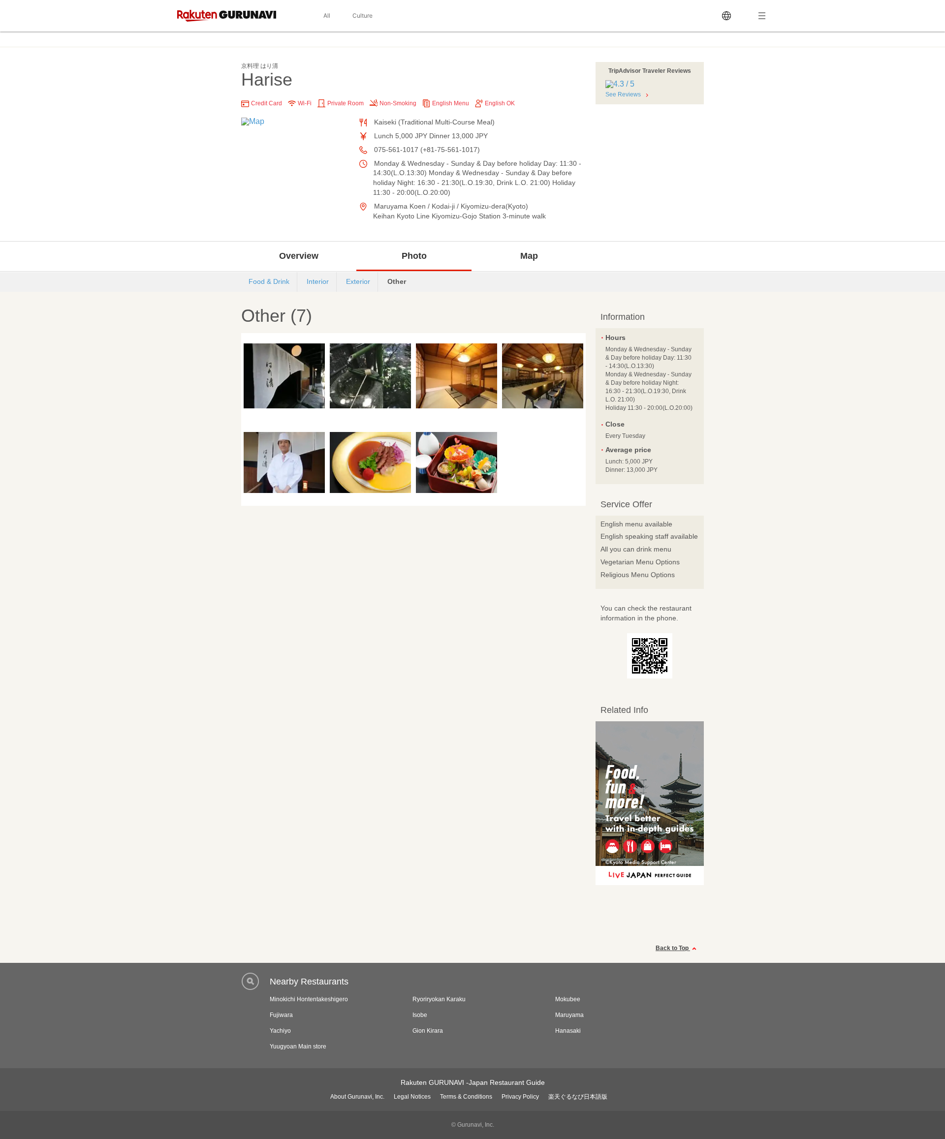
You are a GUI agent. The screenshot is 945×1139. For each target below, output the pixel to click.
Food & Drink (269, 281)
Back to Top (673, 948)
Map (529, 256)
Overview (298, 256)
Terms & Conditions (466, 1096)
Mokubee (567, 999)
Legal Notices (412, 1096)
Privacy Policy (520, 1096)
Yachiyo (280, 1030)
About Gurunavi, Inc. (357, 1096)
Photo (414, 256)
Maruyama (569, 1015)
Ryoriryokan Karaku (439, 999)
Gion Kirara (427, 1030)
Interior (318, 281)
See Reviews (623, 94)
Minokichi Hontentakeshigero (309, 999)
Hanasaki (568, 1030)
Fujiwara (281, 1015)
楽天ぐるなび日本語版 (577, 1096)
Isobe (419, 1015)
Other (396, 281)
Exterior (358, 281)
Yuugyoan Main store (298, 1046)
